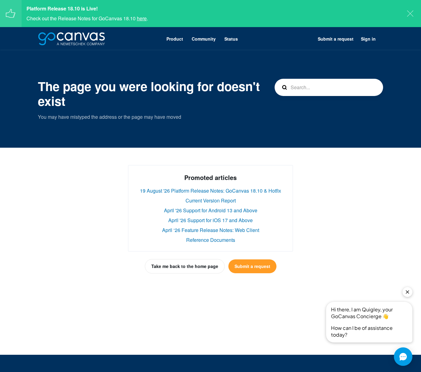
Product (174, 39)
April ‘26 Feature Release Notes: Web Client (210, 230)
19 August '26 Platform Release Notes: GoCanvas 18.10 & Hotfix (210, 190)
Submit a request (336, 39)
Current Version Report (211, 200)
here (142, 18)
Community (204, 39)
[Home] (71, 38)
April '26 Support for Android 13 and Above (210, 210)
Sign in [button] (368, 39)
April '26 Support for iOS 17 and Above (210, 220)
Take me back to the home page (184, 266)
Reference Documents (210, 239)
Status (231, 39)
